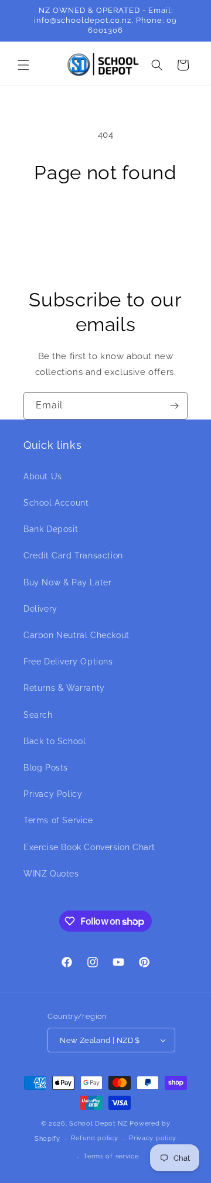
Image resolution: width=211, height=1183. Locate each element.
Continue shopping (105, 219)
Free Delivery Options (68, 661)
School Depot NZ (98, 1123)
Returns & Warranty (64, 688)
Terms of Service (58, 820)
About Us (42, 476)
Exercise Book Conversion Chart (89, 847)
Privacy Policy (52, 794)
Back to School (54, 741)
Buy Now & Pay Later (67, 582)
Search (38, 715)
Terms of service (110, 1156)
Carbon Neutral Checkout (76, 635)
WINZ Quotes (51, 873)
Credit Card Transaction (73, 555)
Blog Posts (45, 767)
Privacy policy (152, 1138)
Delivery (40, 608)
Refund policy (94, 1138)
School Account (56, 502)
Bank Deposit (50, 529)
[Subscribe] (174, 406)
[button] (23, 65)
